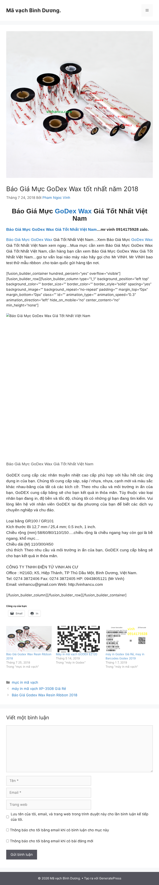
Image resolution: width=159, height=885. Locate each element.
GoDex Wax (73, 211)
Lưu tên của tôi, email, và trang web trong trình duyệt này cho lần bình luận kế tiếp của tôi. (79, 817)
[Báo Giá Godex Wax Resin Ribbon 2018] (29, 639)
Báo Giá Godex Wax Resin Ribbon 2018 (44, 695)
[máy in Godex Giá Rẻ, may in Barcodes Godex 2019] (128, 639)
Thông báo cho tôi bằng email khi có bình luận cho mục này (59, 830)
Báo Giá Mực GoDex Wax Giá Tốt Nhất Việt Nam (51, 229)
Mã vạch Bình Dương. (33, 10)
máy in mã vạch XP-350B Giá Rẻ (39, 689)
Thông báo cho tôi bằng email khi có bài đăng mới (51, 841)
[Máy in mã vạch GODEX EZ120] (78, 639)
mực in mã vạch (25, 682)
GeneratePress (110, 878)
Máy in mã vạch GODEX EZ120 (76, 654)
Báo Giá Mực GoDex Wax (29, 239)
